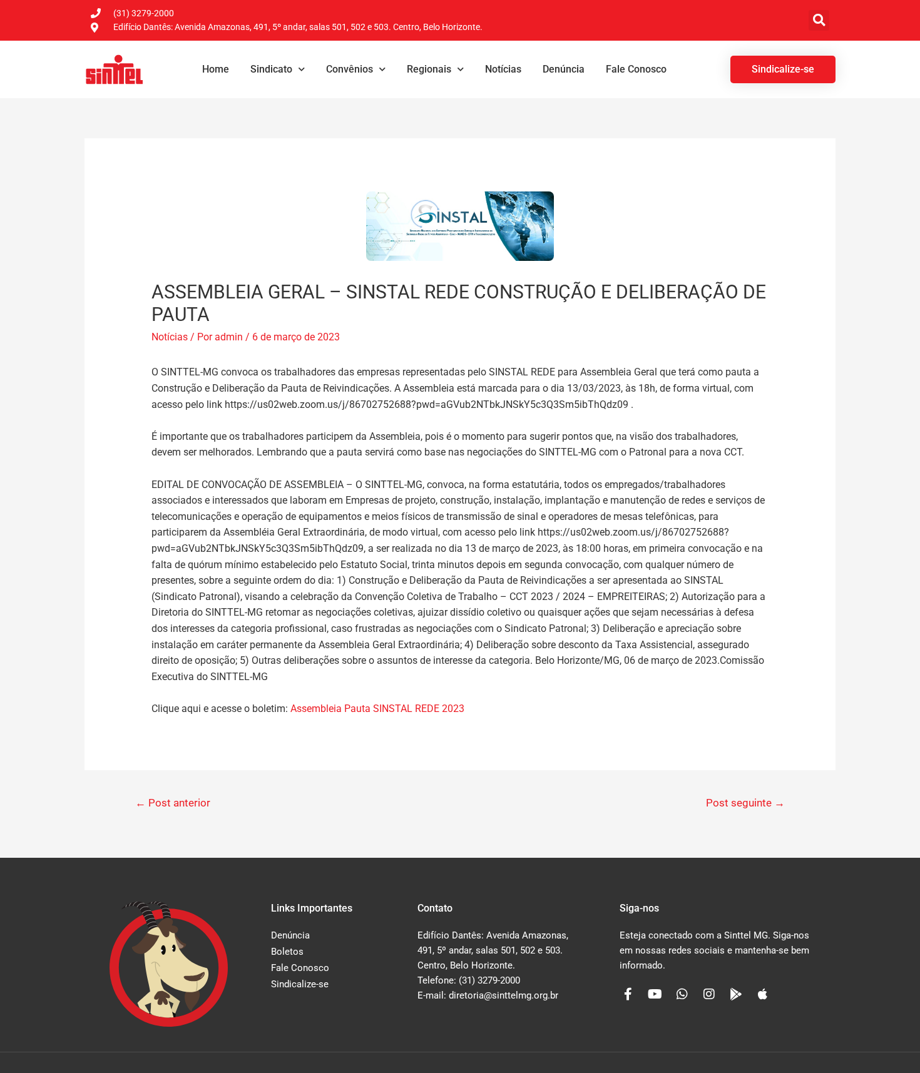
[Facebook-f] (628, 994)
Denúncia (564, 69)
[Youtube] (655, 994)
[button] (819, 20)
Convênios (349, 69)
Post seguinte (745, 802)
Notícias (503, 69)
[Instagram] (709, 994)
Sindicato (271, 69)
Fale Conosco (636, 69)
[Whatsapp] (682, 994)
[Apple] (763, 994)
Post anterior (172, 802)
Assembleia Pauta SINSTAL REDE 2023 (377, 708)
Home (215, 69)
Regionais (429, 69)
